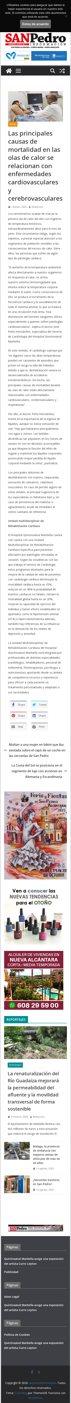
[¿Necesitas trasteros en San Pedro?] (17, 1184)
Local (13, 124)
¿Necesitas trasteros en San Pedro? (46, 1182)
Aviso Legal (11, 1296)
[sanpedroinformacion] (9, 71)
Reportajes (15, 1065)
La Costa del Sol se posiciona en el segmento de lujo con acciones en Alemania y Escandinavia (36, 771)
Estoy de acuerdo (35, 24)
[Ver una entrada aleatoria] (62, 71)
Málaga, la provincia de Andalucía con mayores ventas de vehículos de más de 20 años (46, 1154)
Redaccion (37, 206)
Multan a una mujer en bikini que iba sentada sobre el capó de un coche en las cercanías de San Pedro (37, 750)
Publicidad (11, 1272)
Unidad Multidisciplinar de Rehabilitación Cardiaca (30, 545)
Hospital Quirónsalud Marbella (32, 535)
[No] (66, 16)
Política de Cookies (17, 1335)
